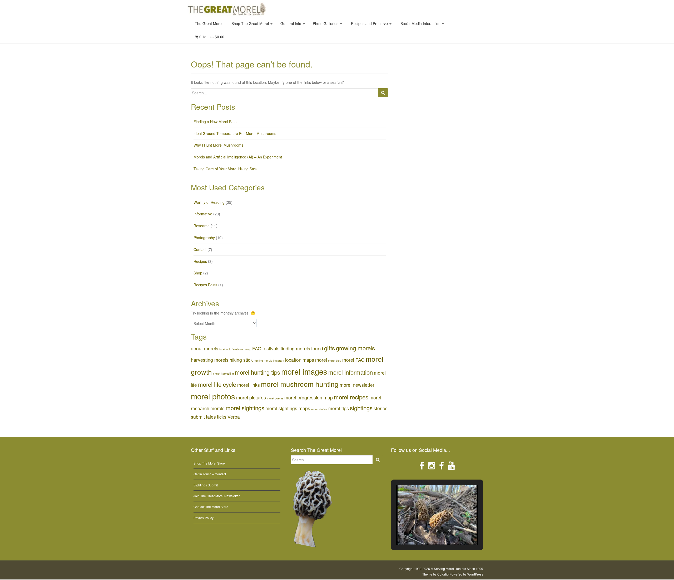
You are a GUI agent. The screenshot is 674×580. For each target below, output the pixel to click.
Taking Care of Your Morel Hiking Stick (225, 168)
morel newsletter (357, 384)
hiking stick (241, 359)
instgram (278, 360)
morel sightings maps (287, 408)
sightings (361, 407)
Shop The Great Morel (250, 23)
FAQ (256, 348)
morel (321, 359)
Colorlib (443, 574)
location (293, 359)
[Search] (383, 92)
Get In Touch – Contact (210, 474)
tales (211, 416)
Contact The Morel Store (211, 506)
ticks (221, 416)
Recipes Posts (205, 284)
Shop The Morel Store (209, 463)
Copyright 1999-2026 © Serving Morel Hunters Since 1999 (441, 568)
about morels (204, 348)
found (317, 348)
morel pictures (251, 397)
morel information (350, 372)
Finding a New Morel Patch (216, 121)
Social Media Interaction (420, 23)
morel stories (319, 409)
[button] (425, 530)
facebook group (241, 349)
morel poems (275, 398)
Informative (203, 213)
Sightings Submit (206, 485)
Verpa (233, 416)
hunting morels (263, 360)
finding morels (295, 348)
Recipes (200, 261)
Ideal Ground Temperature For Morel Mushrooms (235, 133)
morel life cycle (217, 384)
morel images (304, 371)
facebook (225, 349)
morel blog (334, 360)
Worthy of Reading (209, 202)
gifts (329, 348)
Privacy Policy (204, 517)
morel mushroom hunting (300, 384)
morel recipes (351, 397)
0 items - (211, 36)
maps (308, 359)
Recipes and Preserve (369, 23)
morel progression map (308, 397)
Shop (198, 273)
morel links (248, 384)
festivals (271, 348)
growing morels (355, 348)
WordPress (475, 574)
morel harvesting (223, 373)
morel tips (338, 408)
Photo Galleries (326, 23)
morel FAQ (353, 359)
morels (217, 408)
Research (202, 225)
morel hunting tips (257, 372)
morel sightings (245, 407)
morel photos (213, 396)
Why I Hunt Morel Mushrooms (218, 145)
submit (198, 416)
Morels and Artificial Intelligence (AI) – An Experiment (238, 157)
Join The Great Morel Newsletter (217, 496)
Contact (200, 249)
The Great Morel (208, 23)
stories (381, 408)
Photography (204, 237)
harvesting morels (210, 359)
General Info (291, 23)
